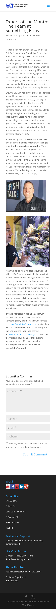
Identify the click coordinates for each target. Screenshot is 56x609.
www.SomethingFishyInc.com (23, 324)
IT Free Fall (11, 506)
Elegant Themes (27, 601)
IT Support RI (12, 517)
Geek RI (9, 528)
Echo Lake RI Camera (16, 511)
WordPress (28, 605)
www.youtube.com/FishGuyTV (22, 334)
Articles (36, 35)
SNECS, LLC (11, 500)
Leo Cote (12, 35)
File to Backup (12, 522)
